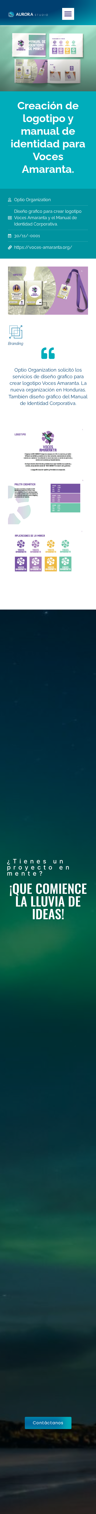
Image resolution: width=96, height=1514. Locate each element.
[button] (68, 14)
